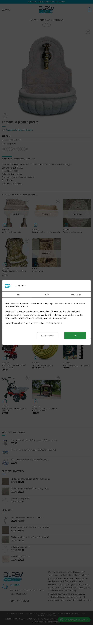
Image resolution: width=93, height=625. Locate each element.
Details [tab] (46, 294)
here (60, 323)
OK (75, 335)
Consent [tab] (17, 294)
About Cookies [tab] (76, 294)
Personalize (47, 335)
